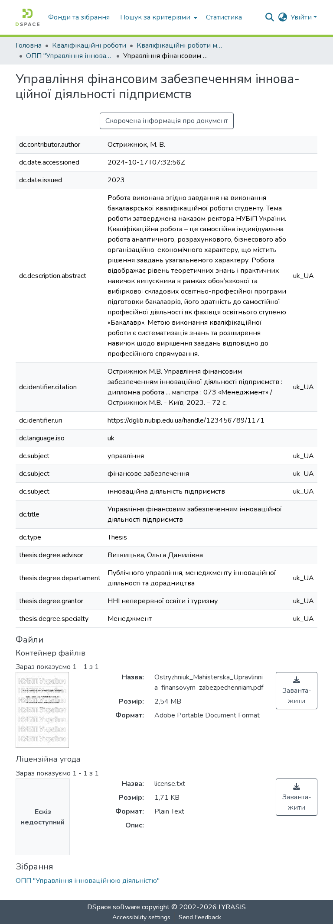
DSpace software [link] (113, 907)
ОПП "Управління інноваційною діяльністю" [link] (69, 56)
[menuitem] (157, 17)
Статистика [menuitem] (224, 17)
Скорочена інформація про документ (166, 121)
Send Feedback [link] (200, 917)
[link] (296, 690)
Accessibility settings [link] (141, 917)
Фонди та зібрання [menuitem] (79, 17)
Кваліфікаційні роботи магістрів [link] (180, 45)
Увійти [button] (302, 17)
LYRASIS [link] (232, 907)
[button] (27, 17)
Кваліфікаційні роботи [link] (89, 45)
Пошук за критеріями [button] (155, 17)
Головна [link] (29, 45)
